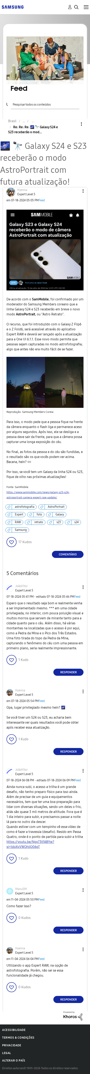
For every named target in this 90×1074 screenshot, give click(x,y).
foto (39, 514)
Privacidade (11, 1045)
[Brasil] (12, 7)
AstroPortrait (56, 507)
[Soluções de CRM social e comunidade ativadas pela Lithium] (72, 1016)
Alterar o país (13, 1060)
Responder (68, 672)
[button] (76, 191)
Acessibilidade (14, 1030)
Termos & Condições (18, 1037)
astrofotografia (24, 507)
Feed (42, 200)
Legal (6, 1053)
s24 (76, 522)
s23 (59, 522)
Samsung (21, 530)
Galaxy (59, 514)
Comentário (68, 554)
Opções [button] (74, 124)
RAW (18, 522)
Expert (19, 514)
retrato (38, 522)
